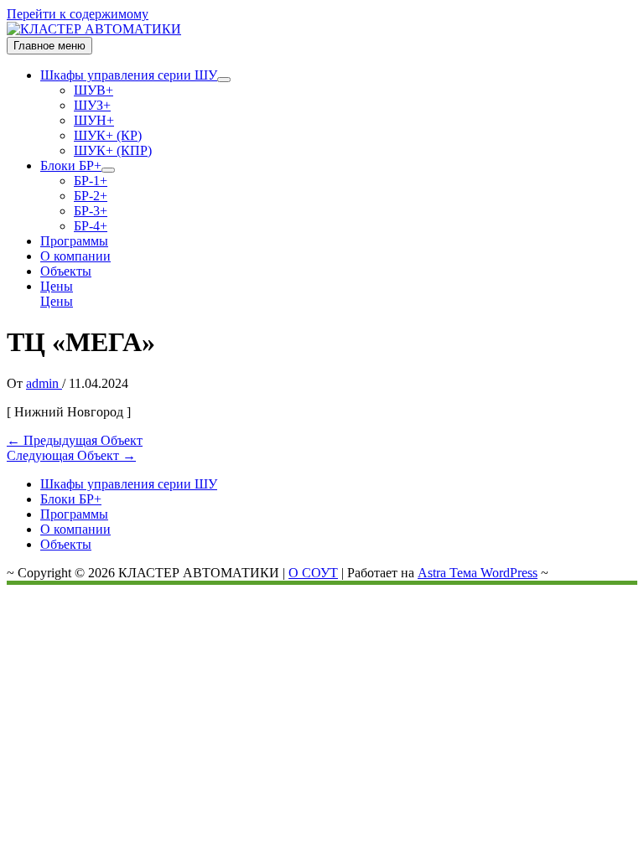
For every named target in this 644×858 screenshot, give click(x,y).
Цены (56, 301)
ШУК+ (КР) (108, 135)
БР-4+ (90, 226)
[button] (338, 286)
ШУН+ (94, 120)
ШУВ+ (93, 90)
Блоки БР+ (70, 165)
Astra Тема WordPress (478, 573)
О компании (75, 256)
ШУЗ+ (92, 105)
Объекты (65, 271)
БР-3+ (90, 211)
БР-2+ (90, 196)
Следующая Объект (71, 455)
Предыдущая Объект (75, 440)
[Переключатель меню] (224, 79)
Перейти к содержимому (77, 14)
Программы (74, 241)
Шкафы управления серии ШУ (128, 75)
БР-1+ (90, 180)
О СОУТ (313, 573)
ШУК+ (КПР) (113, 150)
